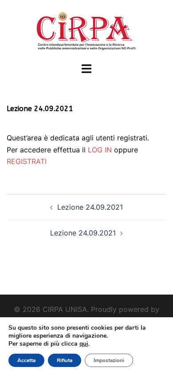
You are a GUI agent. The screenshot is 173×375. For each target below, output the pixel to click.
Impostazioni (109, 360)
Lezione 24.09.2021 (90, 207)
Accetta (26, 360)
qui (83, 343)
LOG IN (100, 149)
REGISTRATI (27, 161)
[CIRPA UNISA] (86, 30)
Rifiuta (64, 360)
